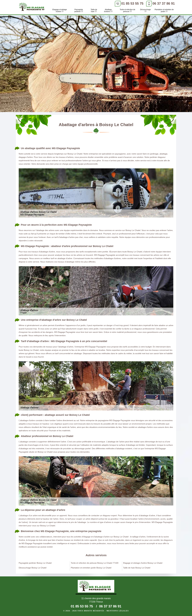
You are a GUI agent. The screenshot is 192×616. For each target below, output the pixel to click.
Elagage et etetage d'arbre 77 (59, 10)
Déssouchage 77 (145, 10)
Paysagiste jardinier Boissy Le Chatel (35, 563)
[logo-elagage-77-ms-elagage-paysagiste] (32, 7)
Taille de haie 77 (94, 10)
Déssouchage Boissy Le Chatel (32, 568)
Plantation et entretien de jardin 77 (164, 10)
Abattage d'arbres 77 (108, 10)
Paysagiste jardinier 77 (78, 10)
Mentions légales (118, 611)
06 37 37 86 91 (164, 3)
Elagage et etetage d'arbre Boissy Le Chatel (142, 563)
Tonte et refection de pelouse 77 (127, 10)
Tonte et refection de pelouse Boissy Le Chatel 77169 (94, 563)
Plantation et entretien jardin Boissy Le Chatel (91, 568)
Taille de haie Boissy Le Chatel (136, 568)
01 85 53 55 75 (132, 3)
